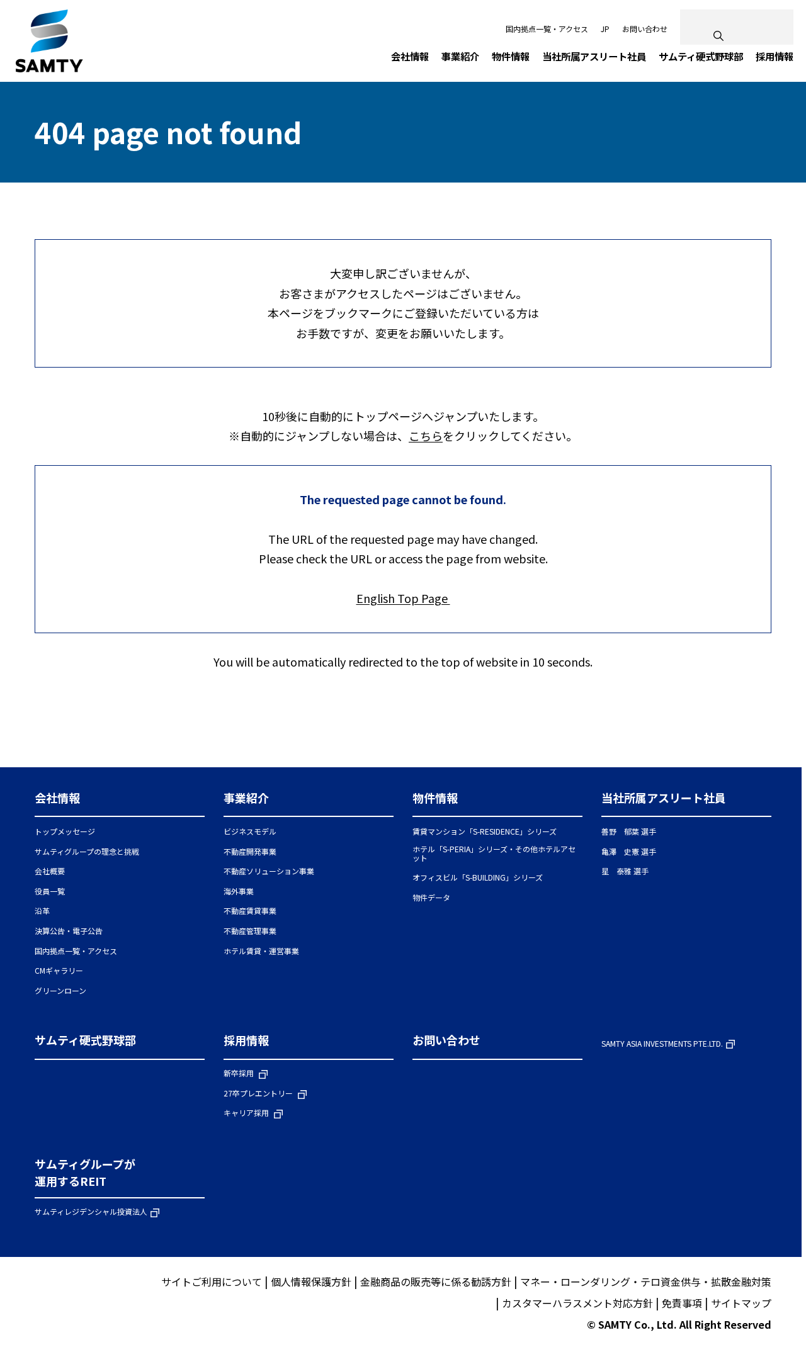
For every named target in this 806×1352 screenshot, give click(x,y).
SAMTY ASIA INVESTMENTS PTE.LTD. (662, 1044)
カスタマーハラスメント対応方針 (577, 1302)
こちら (426, 435)
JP (605, 28)
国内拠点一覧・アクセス (547, 28)
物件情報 (435, 797)
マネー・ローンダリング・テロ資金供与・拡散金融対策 (645, 1281)
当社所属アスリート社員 (663, 797)
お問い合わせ (644, 28)
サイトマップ (741, 1302)
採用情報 (246, 1040)
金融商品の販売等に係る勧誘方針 (435, 1281)
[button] (120, 803)
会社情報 (57, 797)
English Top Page (403, 598)
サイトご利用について (211, 1281)
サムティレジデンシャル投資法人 (91, 1212)
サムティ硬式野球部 (85, 1040)
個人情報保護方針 (311, 1281)
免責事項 (682, 1302)
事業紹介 (246, 797)
